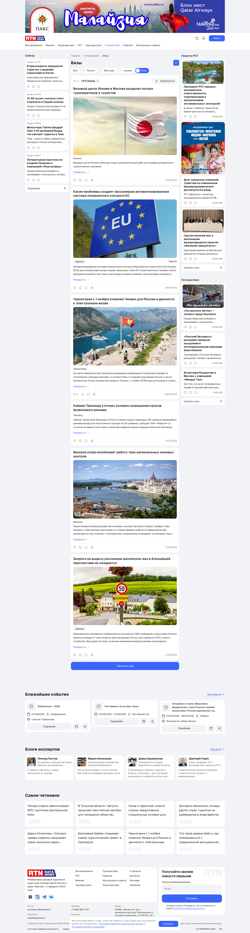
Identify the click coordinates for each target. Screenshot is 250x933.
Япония (77, 158)
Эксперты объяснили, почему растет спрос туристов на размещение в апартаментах (199, 810)
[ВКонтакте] (51, 897)
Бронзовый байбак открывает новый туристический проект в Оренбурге (100, 838)
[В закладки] (33, 86)
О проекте (135, 871)
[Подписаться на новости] (176, 63)
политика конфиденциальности (42, 929)
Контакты (135, 875)
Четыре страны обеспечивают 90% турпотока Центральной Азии (48, 810)
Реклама (134, 880)
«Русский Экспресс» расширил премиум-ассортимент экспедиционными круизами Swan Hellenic (203, 343)
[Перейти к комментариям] (38, 86)
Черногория (79, 368)
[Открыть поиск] (196, 38)
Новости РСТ (189, 55)
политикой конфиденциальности (189, 908)
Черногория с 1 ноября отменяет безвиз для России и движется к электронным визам (149, 840)
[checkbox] (163, 905)
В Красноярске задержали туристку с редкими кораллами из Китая (45, 69)
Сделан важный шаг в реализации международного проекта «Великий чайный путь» (201, 240)
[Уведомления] (203, 38)
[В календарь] (76, 726)
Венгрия (77, 521)
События (128, 45)
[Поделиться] (91, 180)
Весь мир (109, 70)
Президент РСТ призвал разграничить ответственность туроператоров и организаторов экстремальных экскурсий (202, 95)
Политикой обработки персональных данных (121, 923)
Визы (144, 70)
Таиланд (77, 415)
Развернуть (79, 172)
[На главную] (35, 38)
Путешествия (112, 45)
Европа (173, 261)
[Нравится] (28, 86)
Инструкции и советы (148, 45)
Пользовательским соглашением (88, 926)
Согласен (168, 923)
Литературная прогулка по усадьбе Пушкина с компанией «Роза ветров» (44, 163)
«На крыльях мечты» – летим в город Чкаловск (200, 312)
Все (75, 70)
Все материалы (33, 45)
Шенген (80, 261)
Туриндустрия (93, 45)
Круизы (128, 70)
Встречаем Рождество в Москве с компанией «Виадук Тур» (200, 376)
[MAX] (37, 897)
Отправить (192, 898)
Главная (75, 55)
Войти (217, 38)
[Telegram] (44, 897)
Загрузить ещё (125, 665)
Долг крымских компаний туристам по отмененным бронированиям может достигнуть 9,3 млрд (201, 184)
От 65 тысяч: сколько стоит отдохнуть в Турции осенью (45, 100)
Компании (135, 885)
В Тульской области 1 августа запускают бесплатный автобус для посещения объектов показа (99, 812)
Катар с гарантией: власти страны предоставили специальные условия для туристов (146, 812)
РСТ (80, 45)
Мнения (50, 45)
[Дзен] (30, 897)
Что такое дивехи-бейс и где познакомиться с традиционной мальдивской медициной (198, 840)
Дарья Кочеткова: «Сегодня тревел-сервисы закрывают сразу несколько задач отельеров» (46, 840)
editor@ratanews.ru (36, 918)
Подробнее (49, 726)
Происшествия (66, 45)
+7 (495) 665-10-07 (80, 909)
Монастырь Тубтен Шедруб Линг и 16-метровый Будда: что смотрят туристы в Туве (45, 131)
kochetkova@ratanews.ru (39, 909)
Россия (91, 70)
